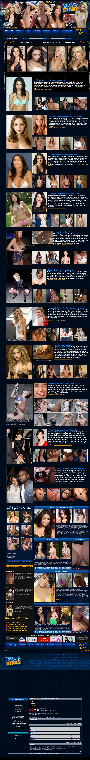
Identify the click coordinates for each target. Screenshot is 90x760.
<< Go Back (18, 703)
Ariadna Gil (33, 731)
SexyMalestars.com (18, 738)
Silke (32, 734)
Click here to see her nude (73, 723)
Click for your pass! (18, 732)
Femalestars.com (18, 714)
